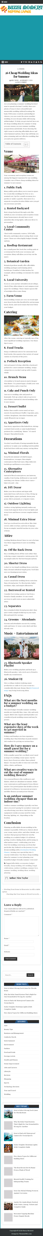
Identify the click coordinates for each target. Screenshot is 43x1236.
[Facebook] (23, 62)
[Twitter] (21, 62)
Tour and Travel (10, 1090)
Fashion (7, 1048)
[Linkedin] (31, 62)
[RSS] (38, 62)
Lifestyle (7, 1071)
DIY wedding (27, 866)
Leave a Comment (22, 82)
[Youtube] (36, 62)
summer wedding (10, 870)
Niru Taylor (14, 80)
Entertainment (9, 1041)
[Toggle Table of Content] (24, 145)
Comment (8, 914)
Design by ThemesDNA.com (21, 1234)
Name (7, 938)
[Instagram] (34, 62)
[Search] (41, 62)
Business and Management (14, 1033)
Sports (6, 1083)
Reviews (7, 1075)
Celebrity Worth (10, 1037)
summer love (33, 868)
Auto (5, 1025)
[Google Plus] (26, 62)
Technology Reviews (11, 1087)
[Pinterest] (29, 62)
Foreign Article (9, 1056)
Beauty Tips (8, 1029)
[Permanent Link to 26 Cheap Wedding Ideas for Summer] (21, 93)
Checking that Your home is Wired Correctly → (23, 894)
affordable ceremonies (20, 863)
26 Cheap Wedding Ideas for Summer (21, 74)
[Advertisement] (21, 37)
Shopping (7, 1079)
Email (6, 945)
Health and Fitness (11, 1060)
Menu (5, 2)
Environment (9, 1044)
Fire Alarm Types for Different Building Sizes (20, 1013)
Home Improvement (11, 1064)
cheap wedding (16, 866)
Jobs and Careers (10, 1067)
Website (7, 952)
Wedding (21, 69)
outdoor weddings (20, 868)
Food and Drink (9, 1052)
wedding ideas (23, 870)
